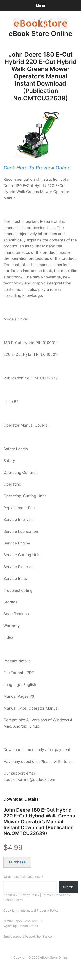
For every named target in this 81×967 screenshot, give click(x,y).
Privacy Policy (29, 895)
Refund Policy (13, 900)
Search (68, 887)
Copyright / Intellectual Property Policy (31, 910)
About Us (10, 895)
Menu (40, 5)
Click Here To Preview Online (36, 168)
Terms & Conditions (56, 895)
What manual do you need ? (23, 877)
